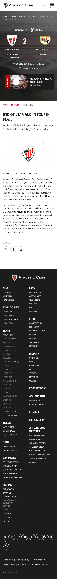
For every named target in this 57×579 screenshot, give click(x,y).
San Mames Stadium (11, 462)
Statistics (33, 373)
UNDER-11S (7, 400)
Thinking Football (36, 458)
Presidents (33, 377)
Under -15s (7, 377)
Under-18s (7, 365)
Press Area (8, 559)
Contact (34, 411)
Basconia (7, 358)
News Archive (8, 300)
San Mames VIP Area (11, 470)
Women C (6, 354)
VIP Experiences (9, 431)
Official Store (34, 439)
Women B (6, 342)
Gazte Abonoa (35, 296)
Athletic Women (9, 339)
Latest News (7, 292)
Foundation (36, 388)
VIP (30, 307)
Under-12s (7, 392)
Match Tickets (8, 427)
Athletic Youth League (12, 362)
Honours (33, 362)
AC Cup (5, 510)
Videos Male (8, 312)
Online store (8, 446)
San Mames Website (37, 443)
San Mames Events (10, 473)
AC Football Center (11, 497)
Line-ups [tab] (28, 104)
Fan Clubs (33, 304)
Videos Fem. (7, 315)
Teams (13, 16)
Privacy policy (39, 559)
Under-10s (7, 407)
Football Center (9, 500)
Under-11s (7, 404)
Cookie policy (22, 559)
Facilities (32, 334)
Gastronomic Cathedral (12, 477)
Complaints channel (38, 564)
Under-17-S (7, 369)
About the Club (35, 323)
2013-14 (36, 16)
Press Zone (33, 346)
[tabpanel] (28, 182)
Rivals (31, 369)
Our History (34, 358)
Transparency (35, 342)
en (43, 5)
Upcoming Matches (10, 415)
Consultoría (8, 503)
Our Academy (8, 489)
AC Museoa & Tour (36, 447)
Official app (36, 419)
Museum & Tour (9, 466)
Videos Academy (9, 319)
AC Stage (6, 517)
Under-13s (7, 385)
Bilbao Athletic (9, 346)
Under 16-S (7, 373)
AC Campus (7, 513)
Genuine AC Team (9, 411)
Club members (35, 292)
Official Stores (9, 450)
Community (33, 311)
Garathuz (7, 493)
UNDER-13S (7, 388)
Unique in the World (37, 435)
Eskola (6, 521)
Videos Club (8, 323)
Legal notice (9, 564)
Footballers (34, 365)
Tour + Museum (9, 435)
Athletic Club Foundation (39, 454)
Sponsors (33, 338)
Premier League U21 (10, 350)
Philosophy (34, 327)
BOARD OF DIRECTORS (37, 331)
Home (5, 16)
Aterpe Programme (36, 404)
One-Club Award (36, 400)
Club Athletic (34, 300)
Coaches (6, 506)
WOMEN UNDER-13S (10, 396)
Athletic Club (24, 16)
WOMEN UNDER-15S (10, 381)
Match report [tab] (11, 104)
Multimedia (7, 296)
